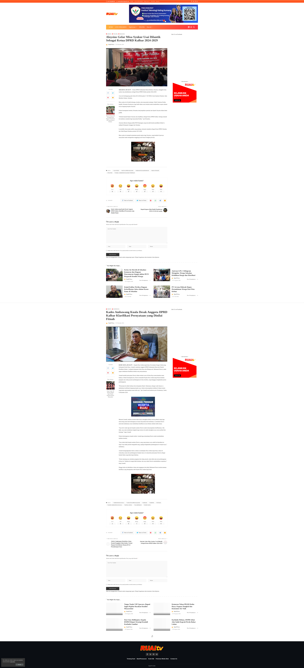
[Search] (194, 27)
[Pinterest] (108, 97)
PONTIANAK (124, 641)
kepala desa (128, 505)
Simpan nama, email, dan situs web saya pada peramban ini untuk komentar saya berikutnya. (125, 250)
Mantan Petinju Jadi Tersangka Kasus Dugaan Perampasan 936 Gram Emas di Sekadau (110, 118)
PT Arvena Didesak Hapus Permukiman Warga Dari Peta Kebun (183, 289)
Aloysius (116, 170)
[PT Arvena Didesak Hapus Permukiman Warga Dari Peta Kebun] (162, 291)
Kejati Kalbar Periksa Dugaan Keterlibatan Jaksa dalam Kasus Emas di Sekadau (136, 289)
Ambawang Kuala (119, 502)
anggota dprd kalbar (133, 502)
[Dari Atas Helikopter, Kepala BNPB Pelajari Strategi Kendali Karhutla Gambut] (114, 624)
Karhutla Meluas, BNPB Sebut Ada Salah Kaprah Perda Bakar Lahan (184, 622)
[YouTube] (197, 1)
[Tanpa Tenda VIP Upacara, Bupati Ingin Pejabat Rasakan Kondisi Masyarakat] (110, 385)
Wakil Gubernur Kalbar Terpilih (125, 172)
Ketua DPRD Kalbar (127, 170)
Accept (19, 664)
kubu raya (147, 505)
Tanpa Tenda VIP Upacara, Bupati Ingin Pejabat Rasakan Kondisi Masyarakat (110, 394)
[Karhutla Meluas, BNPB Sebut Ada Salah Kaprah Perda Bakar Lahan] (162, 624)
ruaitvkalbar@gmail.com (123, 1)
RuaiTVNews (111, 44)
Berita (109, 33)
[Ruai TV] (112, 14)
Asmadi (145, 502)
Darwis (152, 502)
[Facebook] (191, 1)
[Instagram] (195, 1)
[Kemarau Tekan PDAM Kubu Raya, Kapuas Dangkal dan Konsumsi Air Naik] (162, 609)
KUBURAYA (116, 309)
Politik (115, 33)
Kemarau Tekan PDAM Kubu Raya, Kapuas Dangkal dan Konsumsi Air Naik (183, 606)
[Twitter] (193, 1)
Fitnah (159, 502)
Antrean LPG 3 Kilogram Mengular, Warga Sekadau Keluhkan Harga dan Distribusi (183, 273)
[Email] (113, 97)
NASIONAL (116, 641)
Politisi (110, 172)
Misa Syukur (155, 170)
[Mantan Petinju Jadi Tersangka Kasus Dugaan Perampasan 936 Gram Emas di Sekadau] (110, 110)
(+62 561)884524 (111, 1)
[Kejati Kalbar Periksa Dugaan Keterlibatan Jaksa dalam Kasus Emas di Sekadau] (114, 291)
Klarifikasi (138, 505)
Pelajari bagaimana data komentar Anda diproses (147, 257)
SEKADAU (122, 33)
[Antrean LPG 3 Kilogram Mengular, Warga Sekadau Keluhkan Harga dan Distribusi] (162, 275)
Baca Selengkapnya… (144, 280)
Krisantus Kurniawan (142, 170)
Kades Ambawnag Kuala (115, 505)
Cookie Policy (12, 661)
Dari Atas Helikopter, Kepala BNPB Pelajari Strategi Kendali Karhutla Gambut (136, 622)
